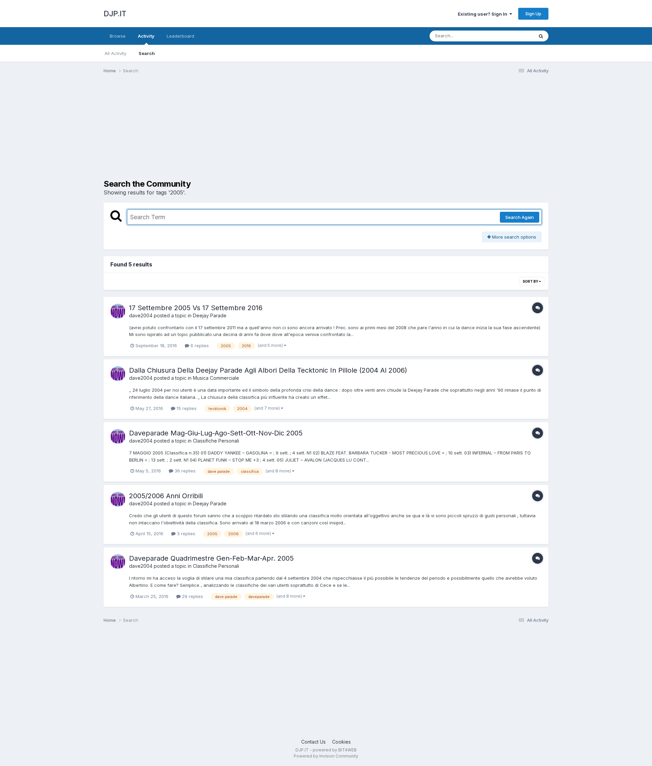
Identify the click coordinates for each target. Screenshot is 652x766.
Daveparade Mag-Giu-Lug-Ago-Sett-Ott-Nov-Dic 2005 (216, 433)
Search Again (519, 217)
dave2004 (140, 315)
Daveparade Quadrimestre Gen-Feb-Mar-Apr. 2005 (211, 558)
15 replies (186, 408)
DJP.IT (115, 13)
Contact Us (313, 742)
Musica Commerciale (216, 378)
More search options (513, 237)
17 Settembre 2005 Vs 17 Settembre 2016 (195, 308)
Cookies (341, 742)
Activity (146, 36)
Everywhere (512, 35)
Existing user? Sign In (483, 14)
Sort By (531, 281)
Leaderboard (180, 36)
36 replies (184, 470)
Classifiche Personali (216, 441)
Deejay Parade (210, 315)
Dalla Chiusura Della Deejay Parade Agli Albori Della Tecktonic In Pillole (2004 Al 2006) (268, 370)
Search (147, 53)
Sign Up (533, 13)
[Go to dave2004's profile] (117, 311)
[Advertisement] (227, 131)
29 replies (192, 596)
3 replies (185, 533)
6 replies (199, 345)
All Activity (115, 53)
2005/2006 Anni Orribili (166, 496)
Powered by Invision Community (326, 756)
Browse (118, 36)
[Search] (540, 36)
